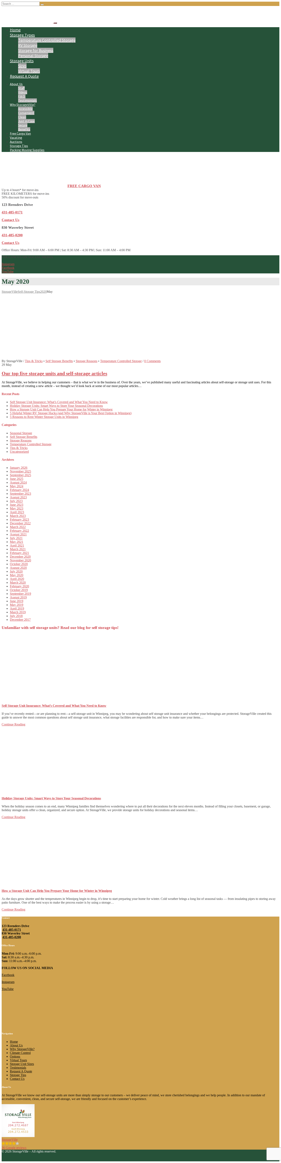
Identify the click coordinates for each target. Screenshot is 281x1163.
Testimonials (27, 100)
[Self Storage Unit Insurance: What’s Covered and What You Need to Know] (63, 697)
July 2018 (16, 616)
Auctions (16, 142)
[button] (140, 1127)
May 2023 (16, 508)
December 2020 (20, 556)
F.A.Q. (22, 96)
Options (15, 1056)
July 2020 (16, 571)
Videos (22, 92)
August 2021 (18, 534)
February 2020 (19, 586)
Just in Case (26, 121)
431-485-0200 (11, 937)
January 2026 (18, 467)
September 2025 (20, 475)
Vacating (16, 137)
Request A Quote (24, 76)
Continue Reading (13, 724)
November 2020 (20, 560)
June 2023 (16, 504)
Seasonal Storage (21, 433)
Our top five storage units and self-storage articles (54, 373)
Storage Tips (19, 146)
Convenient (26, 113)
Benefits (24, 129)
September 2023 (20, 493)
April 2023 (17, 512)
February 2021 (19, 553)
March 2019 (18, 612)
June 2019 (16, 601)
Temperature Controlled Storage (46, 40)
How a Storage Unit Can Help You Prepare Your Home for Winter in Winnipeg (61, 409)
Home (15, 29)
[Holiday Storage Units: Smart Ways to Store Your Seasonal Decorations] (63, 790)
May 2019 (16, 605)
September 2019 (20, 593)
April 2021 (17, 545)
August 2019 (18, 597)
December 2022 (20, 523)
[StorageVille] (28, 22)
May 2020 (16, 575)
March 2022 (18, 527)
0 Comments (152, 361)
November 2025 (20, 471)
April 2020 (17, 579)
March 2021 (18, 549)
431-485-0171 (11, 929)
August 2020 (18, 567)
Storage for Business (35, 50)
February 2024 (19, 490)
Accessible (25, 109)
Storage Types (22, 34)
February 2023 (19, 519)
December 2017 (20, 619)
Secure (22, 125)
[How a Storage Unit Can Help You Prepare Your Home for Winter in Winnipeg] (63, 882)
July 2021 (16, 538)
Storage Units (22, 60)
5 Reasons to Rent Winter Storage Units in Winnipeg (44, 417)
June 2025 (16, 479)
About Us (16, 84)
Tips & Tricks (34, 361)
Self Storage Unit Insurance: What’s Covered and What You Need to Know (59, 402)
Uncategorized (19, 451)
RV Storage (27, 45)
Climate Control (20, 1053)
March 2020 (18, 582)
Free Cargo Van (20, 133)
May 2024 (16, 486)
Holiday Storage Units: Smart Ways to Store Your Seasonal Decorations (56, 405)
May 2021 (16, 542)
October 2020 (19, 564)
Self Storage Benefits (59, 361)
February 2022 (19, 530)
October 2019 (19, 590)
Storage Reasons (86, 361)
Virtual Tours (29, 70)
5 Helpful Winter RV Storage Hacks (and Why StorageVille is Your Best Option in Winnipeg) (70, 413)
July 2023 (16, 501)
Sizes (22, 65)
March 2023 (18, 516)
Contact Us (10, 220)
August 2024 (18, 482)
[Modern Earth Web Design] (16, 1159)
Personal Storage (33, 55)
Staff (21, 88)
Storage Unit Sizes (22, 1064)
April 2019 (17, 608)
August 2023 (18, 497)
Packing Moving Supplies (27, 150)
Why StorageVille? (22, 105)
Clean (22, 117)
